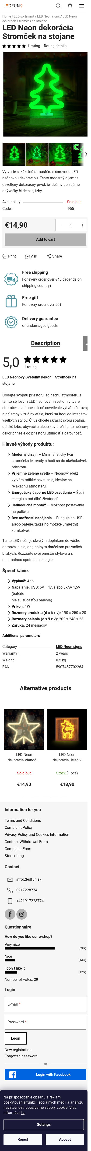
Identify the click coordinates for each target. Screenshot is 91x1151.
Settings (44, 1124)
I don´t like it (15, 968)
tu (22, 1112)
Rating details (55, 46)
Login (15, 1038)
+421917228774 (30, 901)
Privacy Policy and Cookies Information (37, 834)
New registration (18, 1050)
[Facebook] (10, 914)
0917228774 (26, 890)
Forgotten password (21, 1056)
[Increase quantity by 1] (82, 225)
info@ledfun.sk (28, 879)
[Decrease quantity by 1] (59, 225)
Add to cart (45, 239)
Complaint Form (18, 849)
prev (5, 727)
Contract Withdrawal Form (26, 842)
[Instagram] (21, 914)
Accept (65, 1139)
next (86, 727)
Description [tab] (45, 343)
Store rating (14, 856)
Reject (23, 1139)
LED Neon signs (69, 646)
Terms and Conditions (23, 820)
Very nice (12, 944)
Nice (8, 956)
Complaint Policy (19, 827)
